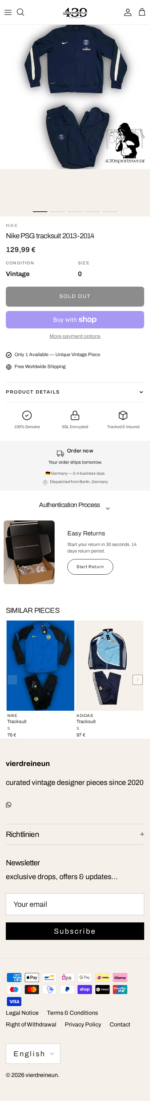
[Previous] (12, 680)
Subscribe (75, 931)
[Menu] (8, 12)
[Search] (24, 12)
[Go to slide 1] (40, 211)
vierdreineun (41, 1075)
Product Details (33, 392)
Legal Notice (22, 1013)
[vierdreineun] (75, 12)
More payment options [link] (75, 336)
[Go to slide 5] (110, 211)
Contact (120, 1024)
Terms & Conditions (72, 1013)
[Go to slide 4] (92, 211)
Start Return (90, 567)
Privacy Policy (83, 1024)
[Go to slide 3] (75, 211)
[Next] (138, 680)
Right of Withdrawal (31, 1024)
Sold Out (75, 296)
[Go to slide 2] (57, 211)
